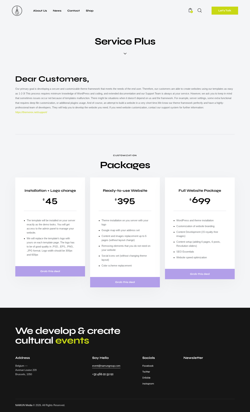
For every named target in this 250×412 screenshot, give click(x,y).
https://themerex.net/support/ (31, 112)
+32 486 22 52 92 (102, 374)
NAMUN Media (23, 405)
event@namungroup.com (106, 365)
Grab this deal (50, 271)
